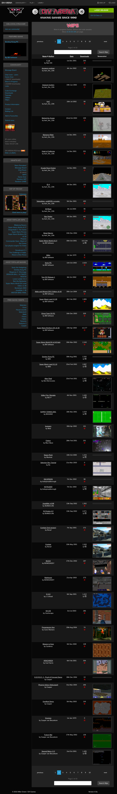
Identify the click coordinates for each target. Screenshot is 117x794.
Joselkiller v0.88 (48, 503)
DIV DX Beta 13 (96, 15)
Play (31, 3)
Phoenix (23, 239)
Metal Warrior (48, 233)
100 (74, 32)
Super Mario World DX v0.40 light (48, 342)
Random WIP (21, 179)
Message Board (10, 70)
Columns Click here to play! (19, 203)
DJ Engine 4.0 (48, 511)
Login (112, 3)
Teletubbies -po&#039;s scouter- (48, 201)
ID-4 (48, 184)
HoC (48, 101)
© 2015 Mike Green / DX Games (24, 792)
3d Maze (48, 209)
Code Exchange (11, 91)
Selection (23, 305)
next (105, 41)
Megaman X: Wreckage (17, 272)
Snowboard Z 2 (20, 250)
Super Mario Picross (19, 232)
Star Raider (48, 216)
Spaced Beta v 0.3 (48, 751)
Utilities (7, 97)
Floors (24, 316)
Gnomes (48, 718)
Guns (24, 307)
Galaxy (48, 440)
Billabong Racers (20, 225)
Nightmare (48, 578)
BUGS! (48, 561)
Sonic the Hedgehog (19, 267)
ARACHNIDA (48, 661)
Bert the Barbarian (19, 281)
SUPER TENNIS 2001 (48, 412)
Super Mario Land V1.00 (48, 299)
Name (44, 56)
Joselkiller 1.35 (21, 290)
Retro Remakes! (20, 165)
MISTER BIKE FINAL (18, 292)
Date (71, 56)
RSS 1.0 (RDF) (10, 153)
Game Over (9, 77)
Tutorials (8, 95)
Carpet (23, 326)
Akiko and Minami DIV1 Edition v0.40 (48, 291)
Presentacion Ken (48, 627)
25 (70, 32)
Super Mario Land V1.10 (48, 364)
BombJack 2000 (20, 288)
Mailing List (9, 111)
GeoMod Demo (48, 701)
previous (40, 41)
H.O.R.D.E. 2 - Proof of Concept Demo (48, 677)
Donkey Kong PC (48, 357)
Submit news (9, 120)
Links (7, 86)
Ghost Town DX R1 (48, 313)
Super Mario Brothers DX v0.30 (48, 328)
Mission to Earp (48, 644)
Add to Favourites (11, 116)
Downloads (84, 56)
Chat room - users (11, 75)
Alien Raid (48, 378)
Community (20, 3)
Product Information (12, 104)
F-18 (48, 61)
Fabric (24, 319)
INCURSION (48, 479)
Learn (40, 3)
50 (72, 32)
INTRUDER (48, 487)
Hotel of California (48, 151)
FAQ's (7, 100)
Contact (8, 109)
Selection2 (22, 312)
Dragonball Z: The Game (17, 230)
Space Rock (48, 455)
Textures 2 (22, 323)
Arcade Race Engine (48, 168)
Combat (48, 544)
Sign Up (102, 3)
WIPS (24, 175)
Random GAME (20, 181)
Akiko (48, 255)
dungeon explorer (48, 68)
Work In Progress (11, 81)
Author (51, 56)
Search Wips (103, 52)
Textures (23, 321)
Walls (24, 314)
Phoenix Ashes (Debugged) (48, 685)
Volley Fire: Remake (48, 395)
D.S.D (48, 594)
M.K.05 (48, 611)
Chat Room (22, 170)
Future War (48, 735)
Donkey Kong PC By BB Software (11, 49)
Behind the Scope (48, 118)
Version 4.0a (92, 792)
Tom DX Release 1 (48, 277)
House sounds (21, 310)
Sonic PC (48, 263)
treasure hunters (48, 85)
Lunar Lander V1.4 (19, 279)
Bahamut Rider (48, 135)
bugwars (48, 426)
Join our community (12, 29)
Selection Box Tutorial (48, 463)
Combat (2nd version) (48, 528)
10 (67, 32)
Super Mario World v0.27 (48, 241)
